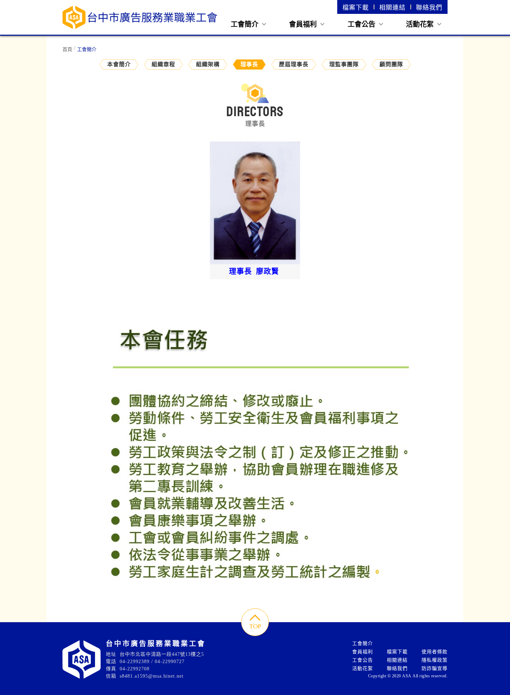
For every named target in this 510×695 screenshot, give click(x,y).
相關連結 (392, 7)
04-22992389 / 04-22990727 (152, 661)
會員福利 (303, 24)
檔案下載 (355, 7)
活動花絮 (420, 24)
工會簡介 (245, 24)
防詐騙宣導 (435, 668)
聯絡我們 (429, 7)
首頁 (67, 49)
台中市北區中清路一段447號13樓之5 (162, 654)
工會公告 (362, 24)
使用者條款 (435, 651)
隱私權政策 (435, 660)
